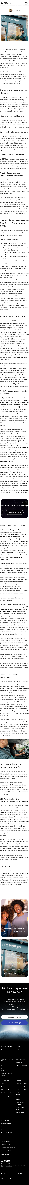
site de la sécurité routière (7, 202)
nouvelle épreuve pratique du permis (11, 280)
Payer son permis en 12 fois (6, 1069)
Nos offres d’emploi (6, 1093)
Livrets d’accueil (5, 1144)
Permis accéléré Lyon (21, 1086)
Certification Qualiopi (6, 1151)
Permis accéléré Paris (21, 1083)
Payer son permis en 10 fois (6, 1064)
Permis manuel (19, 1056)
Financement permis (6, 1050)
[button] (26, 3)
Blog (2, 1083)
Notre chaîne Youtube (7, 1132)
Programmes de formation (8, 1147)
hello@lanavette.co (6, 1123)
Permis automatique (21, 1053)
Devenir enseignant (6, 1096)
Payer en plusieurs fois (7, 1056)
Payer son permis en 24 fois (6, 1074)
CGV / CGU (4, 1138)
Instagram (13, 1173)
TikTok (2, 1178)
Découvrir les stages (14, 512)
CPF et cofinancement (7, 1053)
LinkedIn (9, 1178)
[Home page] (6, 3)
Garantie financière (6, 1154)
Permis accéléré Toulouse (20, 1098)
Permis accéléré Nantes (20, 1108)
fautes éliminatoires (6, 161)
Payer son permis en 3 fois (7, 1060)
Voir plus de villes (20, 1112)
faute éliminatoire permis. (20, 386)
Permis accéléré (20, 1050)
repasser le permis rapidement (15, 282)
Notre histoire (4, 1086)
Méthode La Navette (6, 1089)
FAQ (2, 1126)
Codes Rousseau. (5, 434)
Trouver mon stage (14, 1023)
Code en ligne (19, 1062)
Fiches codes (4, 1129)
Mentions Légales (5, 1141)
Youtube (20, 1173)
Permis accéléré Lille (21, 1089)
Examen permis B (20, 1059)
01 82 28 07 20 (5, 1120)
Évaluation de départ (21, 1065)
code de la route (14, 548)
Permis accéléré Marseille (20, 1093)
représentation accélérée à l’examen (11, 296)
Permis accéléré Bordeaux (20, 1103)
